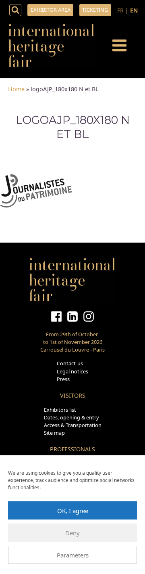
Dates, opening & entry (71, 417)
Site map (54, 432)
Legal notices (72, 371)
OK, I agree (72, 511)
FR (120, 10)
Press (63, 379)
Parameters (73, 555)
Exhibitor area (50, 9)
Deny (72, 533)
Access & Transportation (73, 425)
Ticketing (95, 9)
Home (16, 89)
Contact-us (70, 363)
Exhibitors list (60, 409)
